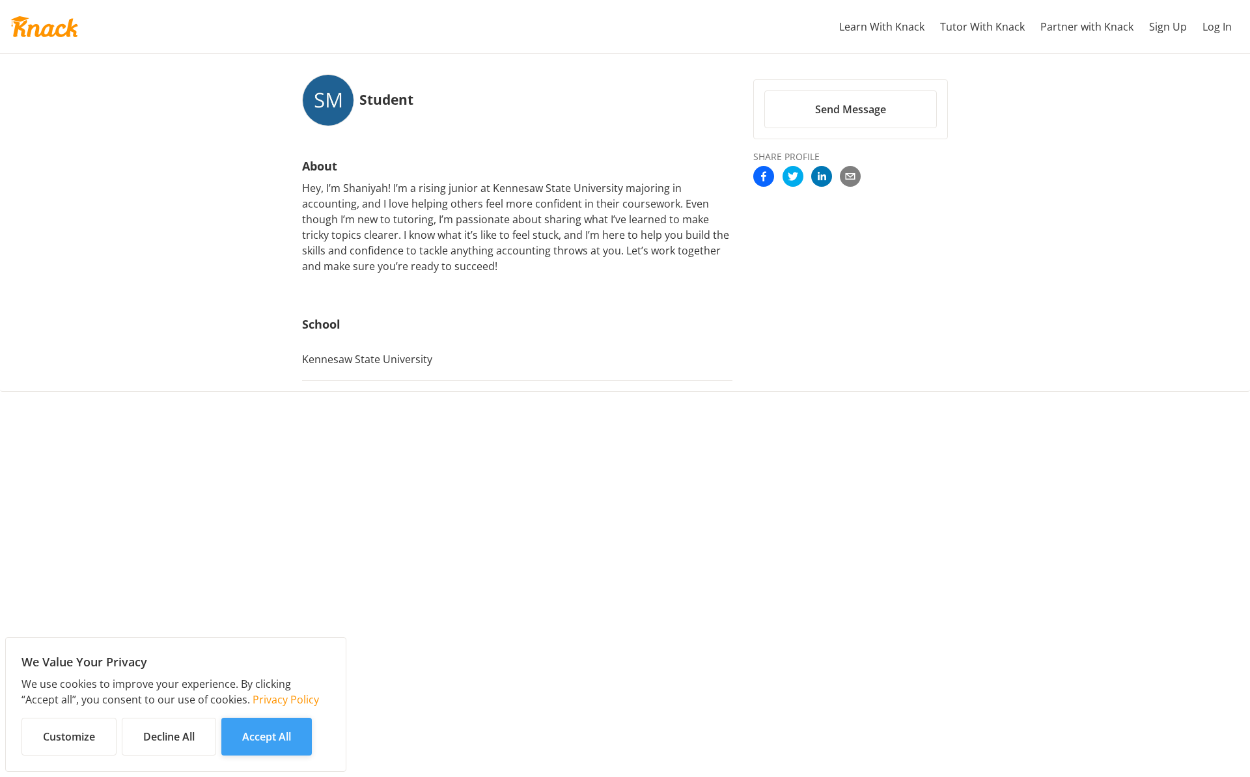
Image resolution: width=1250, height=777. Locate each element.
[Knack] (44, 26)
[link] (763, 177)
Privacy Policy (286, 699)
